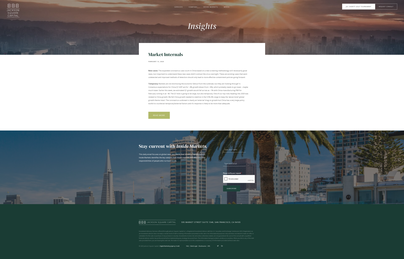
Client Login (193, 246)
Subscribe (232, 188)
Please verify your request (232, 173)
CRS (209, 246)
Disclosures (202, 246)
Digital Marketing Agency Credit (169, 246)
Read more (159, 115)
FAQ (187, 246)
